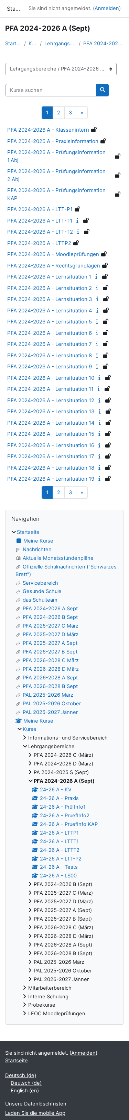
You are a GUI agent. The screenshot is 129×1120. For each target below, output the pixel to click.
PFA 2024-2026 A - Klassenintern (48, 129)
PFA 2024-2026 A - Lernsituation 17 (50, 456)
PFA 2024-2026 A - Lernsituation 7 (49, 344)
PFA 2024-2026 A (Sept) (103, 43)
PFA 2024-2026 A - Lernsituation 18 (50, 467)
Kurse (33, 43)
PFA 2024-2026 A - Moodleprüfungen (53, 254)
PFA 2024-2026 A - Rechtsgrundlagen (53, 265)
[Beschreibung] (78, 220)
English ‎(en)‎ (25, 1091)
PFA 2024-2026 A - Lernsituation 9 (49, 366)
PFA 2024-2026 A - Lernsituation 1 (49, 276)
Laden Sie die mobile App (35, 1113)
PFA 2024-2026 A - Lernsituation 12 (50, 400)
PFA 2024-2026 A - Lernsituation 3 (49, 299)
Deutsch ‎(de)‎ (20, 1075)
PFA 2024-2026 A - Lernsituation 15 (50, 434)
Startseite (13, 43)
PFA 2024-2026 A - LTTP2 (39, 243)
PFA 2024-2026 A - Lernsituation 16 (50, 445)
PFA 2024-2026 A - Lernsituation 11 (50, 389)
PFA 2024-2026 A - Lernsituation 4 (49, 310)
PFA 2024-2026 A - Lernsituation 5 (49, 321)
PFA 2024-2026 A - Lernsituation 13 (51, 411)
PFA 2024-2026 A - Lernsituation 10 (50, 378)
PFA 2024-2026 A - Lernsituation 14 (51, 423)
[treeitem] (64, 773)
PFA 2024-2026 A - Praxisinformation (52, 141)
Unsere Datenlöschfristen (35, 1104)
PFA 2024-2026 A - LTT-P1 (40, 209)
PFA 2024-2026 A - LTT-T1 (39, 220)
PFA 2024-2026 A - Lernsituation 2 (49, 288)
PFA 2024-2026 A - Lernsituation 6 (49, 333)
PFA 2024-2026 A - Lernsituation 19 (50, 479)
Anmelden (107, 8)
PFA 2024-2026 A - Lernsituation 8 (49, 355)
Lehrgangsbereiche (60, 43)
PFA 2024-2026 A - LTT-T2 (40, 231)
